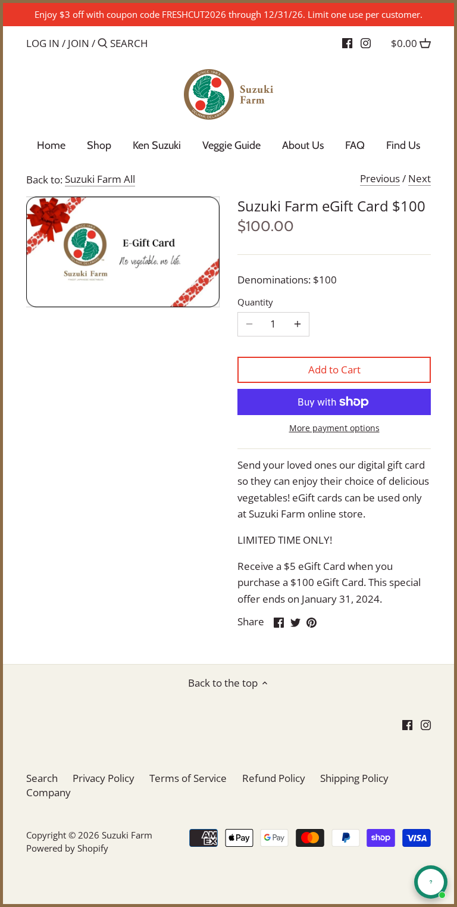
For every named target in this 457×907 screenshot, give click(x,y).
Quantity (255, 302)
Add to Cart (334, 369)
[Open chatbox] (430, 882)
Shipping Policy (354, 778)
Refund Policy (273, 778)
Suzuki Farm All (100, 179)
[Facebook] (347, 43)
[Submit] (103, 44)
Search (42, 778)
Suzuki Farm (127, 835)
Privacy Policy (103, 778)
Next (419, 178)
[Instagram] (366, 43)
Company (48, 792)
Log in (43, 43)
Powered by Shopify (67, 848)
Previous (380, 178)
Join (78, 43)
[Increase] (297, 324)
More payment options (334, 427)
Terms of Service (188, 778)
